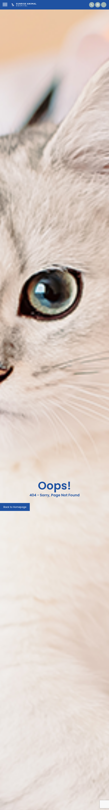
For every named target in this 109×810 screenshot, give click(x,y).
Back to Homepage (14, 507)
